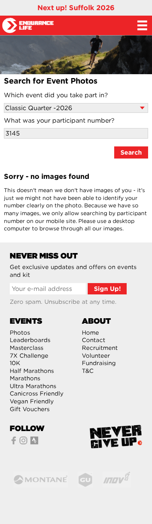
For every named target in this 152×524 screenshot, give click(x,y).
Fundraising (99, 363)
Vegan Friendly (32, 401)
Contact (93, 340)
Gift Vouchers (29, 409)
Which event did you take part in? (56, 95)
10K (15, 363)
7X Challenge (29, 355)
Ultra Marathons (33, 386)
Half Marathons (32, 370)
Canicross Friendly (37, 393)
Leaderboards (30, 340)
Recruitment (100, 347)
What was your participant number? (59, 120)
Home (90, 332)
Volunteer (96, 355)
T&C (88, 370)
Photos (20, 332)
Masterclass (26, 347)
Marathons (25, 378)
